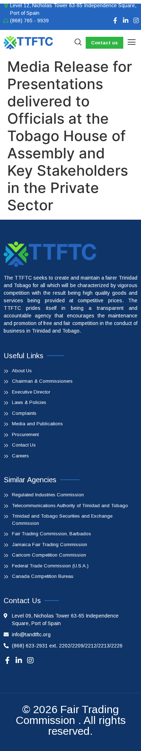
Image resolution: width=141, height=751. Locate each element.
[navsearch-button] (78, 42)
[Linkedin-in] (126, 20)
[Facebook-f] (115, 20)
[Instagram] (136, 20)
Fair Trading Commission (67, 714)
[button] (131, 42)
